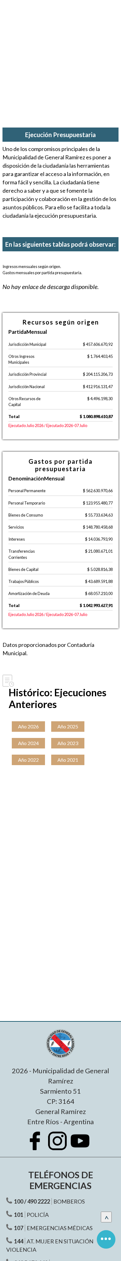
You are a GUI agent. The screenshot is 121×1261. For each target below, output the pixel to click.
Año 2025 (67, 726)
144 (18, 1241)
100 (18, 1201)
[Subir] (106, 1217)
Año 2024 (28, 743)
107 (18, 1228)
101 (18, 1214)
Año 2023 (67, 743)
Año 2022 (28, 760)
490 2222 (38, 1201)
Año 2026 (28, 726)
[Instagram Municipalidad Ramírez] (60, 1145)
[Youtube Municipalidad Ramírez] (83, 1145)
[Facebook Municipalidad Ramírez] (38, 1145)
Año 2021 (67, 760)
